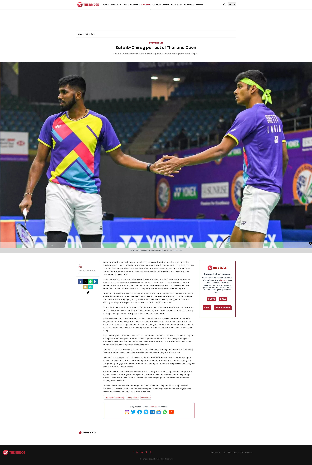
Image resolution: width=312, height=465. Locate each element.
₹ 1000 (207, 307)
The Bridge (153, 407)
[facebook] (80, 281)
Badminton (145, 5)
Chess (126, 5)
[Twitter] (85, 281)
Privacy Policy (215, 452)
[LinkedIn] (95, 281)
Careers (248, 452)
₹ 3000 (223, 299)
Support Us (116, 5)
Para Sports (176, 5)
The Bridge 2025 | (146, 459)
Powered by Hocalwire (163, 459)
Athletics (156, 5)
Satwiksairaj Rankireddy (114, 397)
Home (106, 5)
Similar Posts (89, 433)
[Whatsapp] (90, 281)
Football (134, 5)
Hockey (166, 5)
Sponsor (223, 280)
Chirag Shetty (133, 397)
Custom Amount (223, 307)
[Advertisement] (156, 23)
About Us (227, 452)
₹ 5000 (211, 299)
